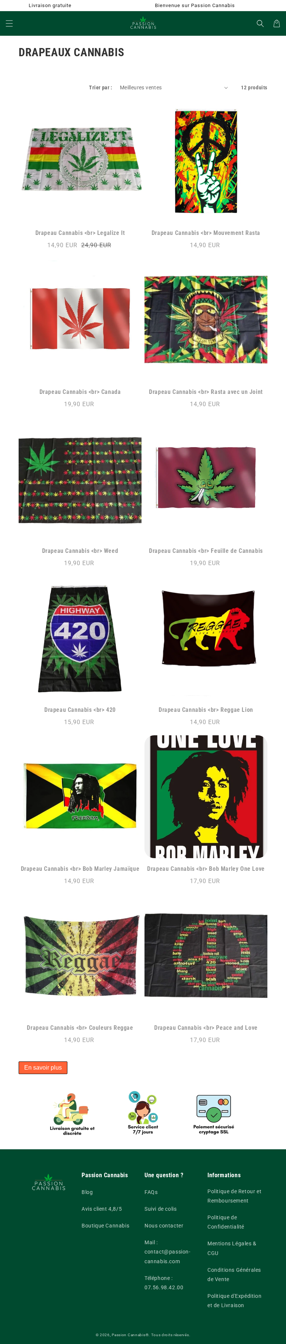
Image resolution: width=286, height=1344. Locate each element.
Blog (87, 1192)
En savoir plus (43, 1067)
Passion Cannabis (128, 1335)
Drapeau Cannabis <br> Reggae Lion (206, 709)
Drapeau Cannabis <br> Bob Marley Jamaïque (80, 868)
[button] (9, 23)
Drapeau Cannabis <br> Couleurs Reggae (80, 1027)
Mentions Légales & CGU (232, 1248)
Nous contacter (163, 1226)
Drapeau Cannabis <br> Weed (80, 550)
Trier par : (100, 87)
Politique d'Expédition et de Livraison (234, 1300)
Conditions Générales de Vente (234, 1274)
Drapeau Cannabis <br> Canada (80, 391)
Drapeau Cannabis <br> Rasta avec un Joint (206, 391)
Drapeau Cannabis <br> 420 (80, 709)
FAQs (151, 1192)
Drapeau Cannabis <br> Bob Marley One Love (206, 868)
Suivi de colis (160, 1209)
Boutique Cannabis (105, 1226)
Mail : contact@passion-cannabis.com (167, 1251)
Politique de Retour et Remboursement (234, 1196)
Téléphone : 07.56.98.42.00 (163, 1282)
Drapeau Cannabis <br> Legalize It (80, 232)
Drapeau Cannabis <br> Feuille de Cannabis (206, 550)
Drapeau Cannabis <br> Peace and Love (206, 1027)
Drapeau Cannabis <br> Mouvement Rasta (206, 232)
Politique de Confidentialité (225, 1222)
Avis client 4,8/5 (102, 1209)
